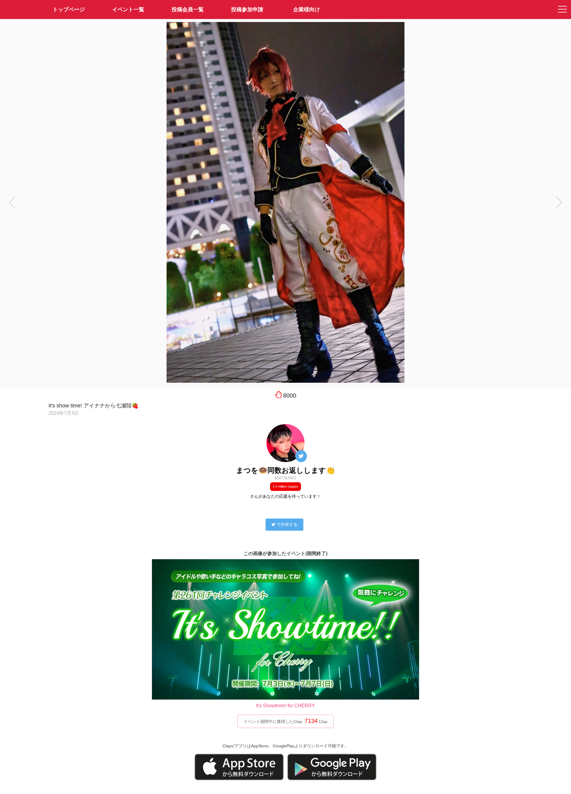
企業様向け (306, 9)
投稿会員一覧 (188, 9)
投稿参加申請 (247, 9)
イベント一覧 (128, 9)
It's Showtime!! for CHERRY (285, 705)
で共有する (287, 524)
